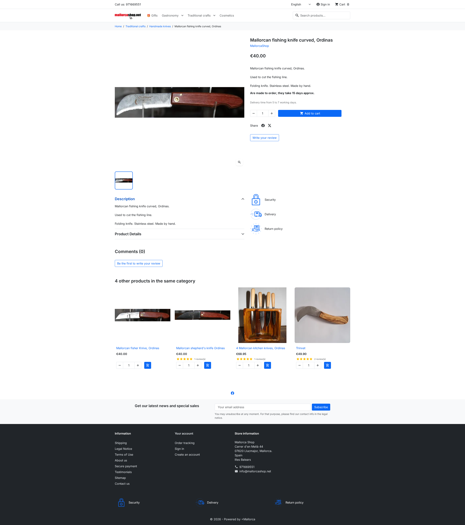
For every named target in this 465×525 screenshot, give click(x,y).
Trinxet (300, 348)
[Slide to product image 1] (124, 180)
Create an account (187, 454)
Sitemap (120, 478)
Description (125, 199)
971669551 (246, 467)
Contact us (122, 483)
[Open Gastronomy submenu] (182, 15)
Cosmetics (227, 15)
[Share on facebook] (263, 125)
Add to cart (310, 113)
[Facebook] (232, 392)
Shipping (121, 443)
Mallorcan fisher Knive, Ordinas (137, 348)
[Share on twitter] (269, 125)
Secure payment (126, 466)
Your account (184, 433)
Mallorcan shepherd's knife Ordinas (200, 348)
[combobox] (321, 15)
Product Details (128, 234)
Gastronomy (170, 15)
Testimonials (123, 472)
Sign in (179, 449)
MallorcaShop (259, 46)
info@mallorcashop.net (255, 471)
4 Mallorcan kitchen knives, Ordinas (260, 348)
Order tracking (185, 443)
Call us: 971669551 (128, 4)
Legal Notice (123, 449)
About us (121, 460)
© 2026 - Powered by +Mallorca (232, 519)
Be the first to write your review (138, 263)
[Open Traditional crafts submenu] (214, 15)
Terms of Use (124, 454)
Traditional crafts (199, 15)
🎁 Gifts (152, 15)
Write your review (264, 138)
